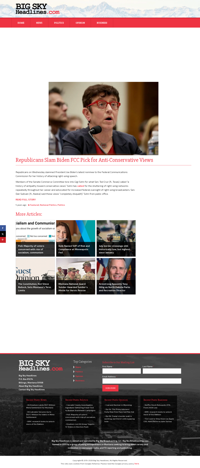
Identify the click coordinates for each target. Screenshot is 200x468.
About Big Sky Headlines (31, 386)
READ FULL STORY (26, 199)
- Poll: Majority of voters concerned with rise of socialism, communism (80, 417)
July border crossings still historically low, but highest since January (114, 249)
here (137, 463)
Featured (34, 205)
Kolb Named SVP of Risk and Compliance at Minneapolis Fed (74, 249)
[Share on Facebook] (3, 228)
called (80, 185)
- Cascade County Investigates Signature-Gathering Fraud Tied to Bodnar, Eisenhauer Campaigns (80, 407)
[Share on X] (3, 234)
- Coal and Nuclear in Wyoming (118, 405)
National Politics (48, 205)
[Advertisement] (100, 52)
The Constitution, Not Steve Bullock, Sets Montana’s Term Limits (34, 287)
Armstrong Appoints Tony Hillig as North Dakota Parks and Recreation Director (114, 287)
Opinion (80, 22)
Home (21, 22)
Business (102, 22)
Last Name (148, 366)
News (39, 22)
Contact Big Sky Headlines (32, 389)
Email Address (109, 376)
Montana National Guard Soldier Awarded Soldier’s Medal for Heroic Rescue (73, 287)
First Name (108, 366)
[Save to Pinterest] (3, 240)
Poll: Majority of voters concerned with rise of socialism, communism (31, 249)
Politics (59, 22)
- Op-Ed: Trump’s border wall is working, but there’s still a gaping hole (119, 419)
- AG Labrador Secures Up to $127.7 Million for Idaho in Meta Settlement (40, 414)
